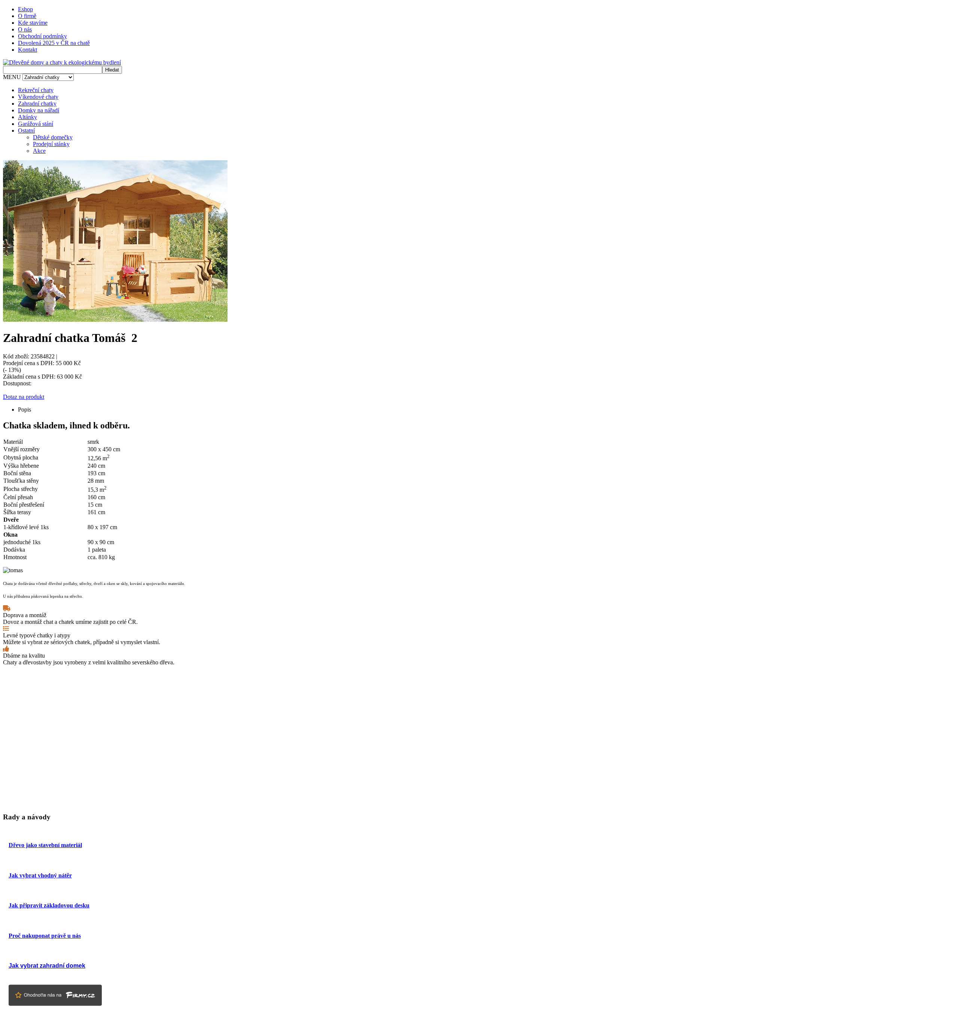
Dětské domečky (53, 137)
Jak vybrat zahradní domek (47, 965)
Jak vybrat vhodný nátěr (40, 875)
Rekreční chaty (36, 90)
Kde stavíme (33, 22)
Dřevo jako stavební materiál (45, 845)
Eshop (25, 9)
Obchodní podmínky (42, 36)
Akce (39, 151)
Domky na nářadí (38, 110)
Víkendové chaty (38, 97)
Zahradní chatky (37, 103)
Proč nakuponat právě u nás (45, 935)
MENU (12, 77)
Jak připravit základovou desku (49, 905)
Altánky (27, 117)
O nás (25, 29)
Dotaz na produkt (23, 397)
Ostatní (26, 130)
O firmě (27, 16)
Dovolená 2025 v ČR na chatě (54, 43)
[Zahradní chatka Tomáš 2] (115, 319)
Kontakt (27, 49)
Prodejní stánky (51, 144)
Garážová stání (35, 124)
